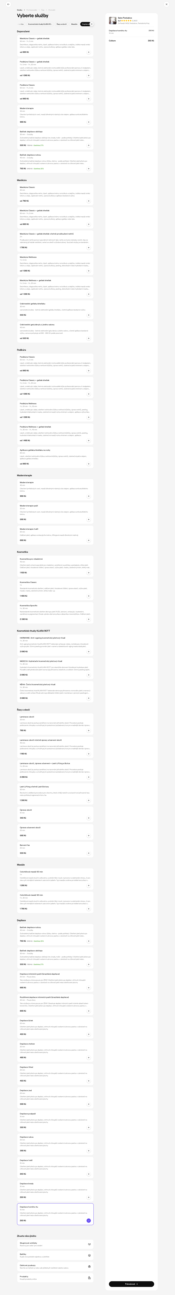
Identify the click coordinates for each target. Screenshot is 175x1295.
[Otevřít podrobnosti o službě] (89, 52)
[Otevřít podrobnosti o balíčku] (89, 145)
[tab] (19, 24)
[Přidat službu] (89, 818)
